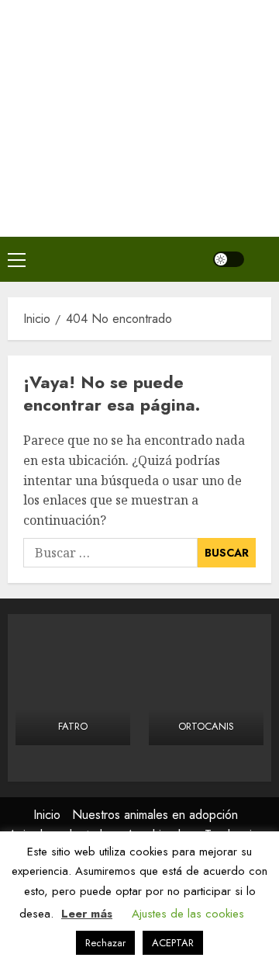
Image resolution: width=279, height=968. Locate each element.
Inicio (46, 815)
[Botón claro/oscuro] (228, 259)
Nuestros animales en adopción (155, 815)
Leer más (86, 913)
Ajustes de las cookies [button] (188, 913)
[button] (17, 259)
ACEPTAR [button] (173, 942)
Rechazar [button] (105, 942)
